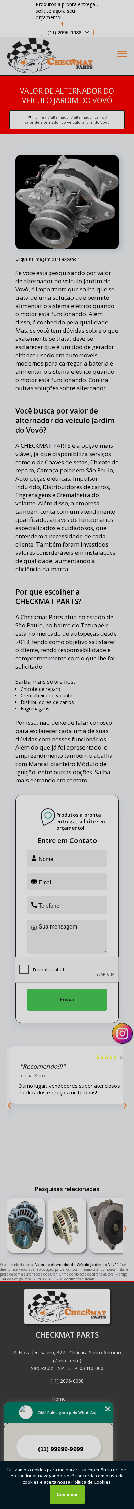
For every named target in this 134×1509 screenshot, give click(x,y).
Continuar (67, 1494)
